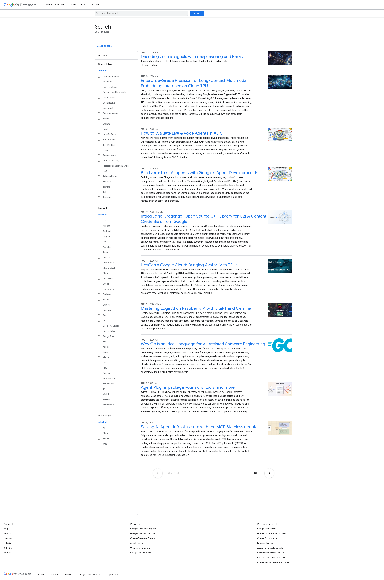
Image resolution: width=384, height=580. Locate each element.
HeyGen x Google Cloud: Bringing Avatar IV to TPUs (189, 265)
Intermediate (109, 145)
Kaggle (106, 347)
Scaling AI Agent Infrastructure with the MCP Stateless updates (200, 426)
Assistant (107, 247)
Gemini (106, 305)
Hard (105, 129)
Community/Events (54, 4)
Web (105, 444)
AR (104, 242)
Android (107, 231)
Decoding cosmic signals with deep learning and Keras (192, 56)
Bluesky (7, 533)
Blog (83, 4)
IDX (104, 341)
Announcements (111, 76)
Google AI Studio (111, 326)
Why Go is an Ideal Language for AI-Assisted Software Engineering (203, 344)
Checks (106, 257)
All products (112, 574)
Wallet (106, 394)
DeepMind (108, 278)
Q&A (105, 171)
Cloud (105, 273)
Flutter (106, 299)
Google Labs (109, 331)
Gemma (107, 310)
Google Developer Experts (142, 538)
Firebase (107, 294)
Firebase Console (265, 543)
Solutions (107, 181)
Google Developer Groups (142, 533)
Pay (105, 362)
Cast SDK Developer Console (270, 552)
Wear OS (107, 399)
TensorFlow (108, 383)
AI (104, 428)
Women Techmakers (140, 548)
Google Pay (108, 336)
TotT (105, 192)
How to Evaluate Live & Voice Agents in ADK (181, 133)
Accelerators (136, 543)
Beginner (107, 82)
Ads (105, 220)
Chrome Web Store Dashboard (271, 557)
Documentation (110, 113)
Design (106, 284)
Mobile (106, 438)
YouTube (96, 4)
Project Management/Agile (116, 166)
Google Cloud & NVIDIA (141, 552)
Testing (106, 187)
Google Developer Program (143, 528)
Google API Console (266, 528)
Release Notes (110, 176)
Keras (105, 352)
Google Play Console (267, 538)
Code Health (109, 103)
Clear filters (104, 45)
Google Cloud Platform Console (272, 533)
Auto (105, 252)
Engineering (108, 289)
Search (197, 13)
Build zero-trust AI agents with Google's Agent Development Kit (200, 172)
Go (104, 320)
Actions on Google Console (270, 548)
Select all (102, 70)
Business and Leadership (115, 92)
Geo (105, 315)
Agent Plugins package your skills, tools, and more (188, 387)
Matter (106, 357)
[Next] (269, 473)
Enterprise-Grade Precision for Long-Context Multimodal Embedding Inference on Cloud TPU (194, 83)
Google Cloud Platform (90, 574)
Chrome (55, 574)
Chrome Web (109, 268)
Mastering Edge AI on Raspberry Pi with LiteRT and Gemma (196, 308)
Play (105, 368)
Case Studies (109, 97)
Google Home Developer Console (273, 562)
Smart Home (109, 378)
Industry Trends (110, 139)
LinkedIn (8, 543)
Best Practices (110, 87)
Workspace (108, 404)
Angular (107, 236)
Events (106, 118)
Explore (106, 124)
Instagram (8, 538)
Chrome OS (108, 263)
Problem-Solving (111, 160)
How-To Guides (110, 134)
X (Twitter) (8, 548)
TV (104, 389)
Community (108, 108)
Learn (73, 4)
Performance (109, 155)
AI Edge (106, 226)
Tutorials (107, 197)
